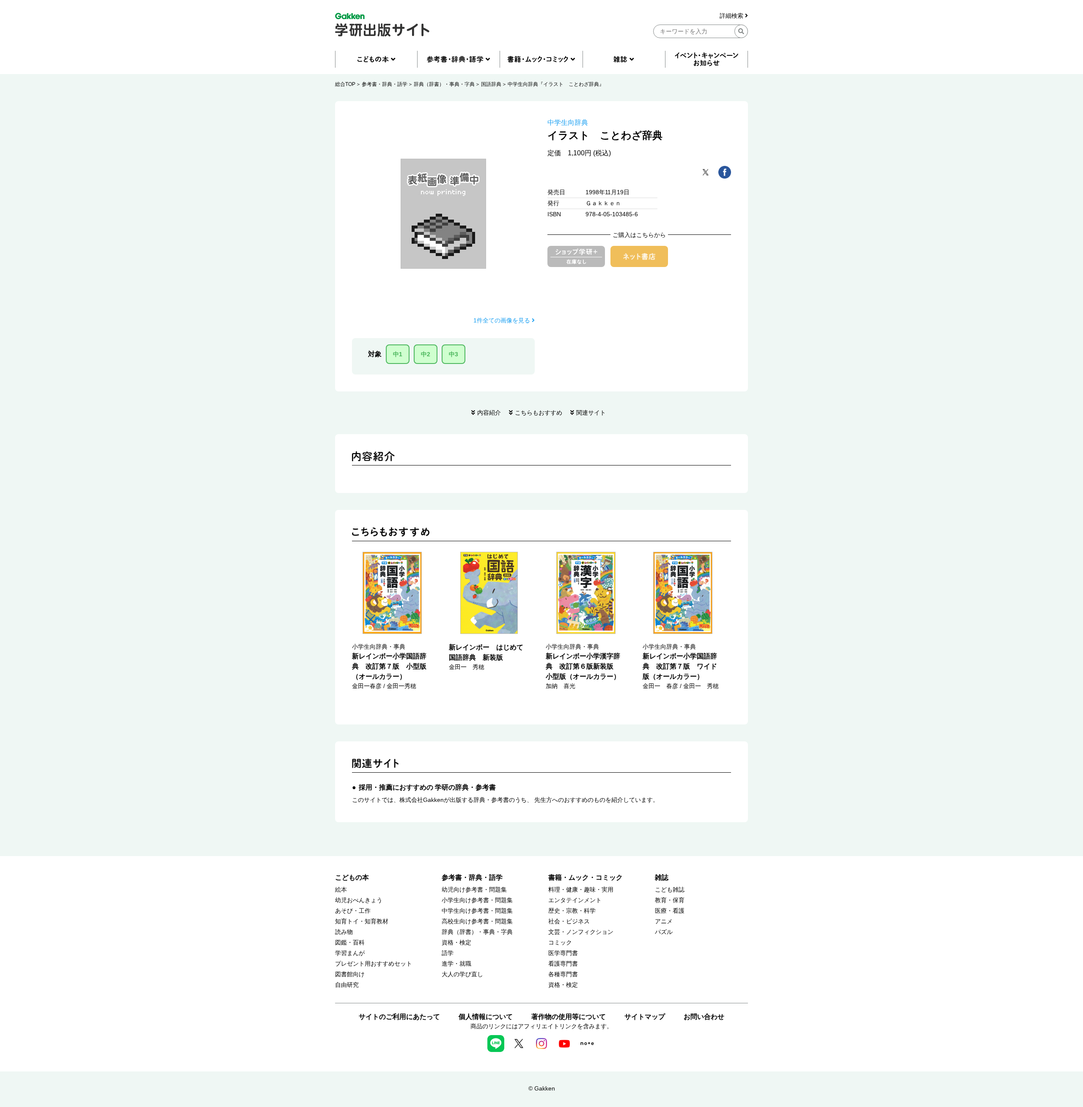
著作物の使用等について (568, 1016)
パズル (664, 932)
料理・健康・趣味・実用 (580, 890)
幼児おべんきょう (358, 900)
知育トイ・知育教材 (361, 921)
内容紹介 (489, 412)
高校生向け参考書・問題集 (477, 921)
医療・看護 (669, 911)
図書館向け (350, 974)
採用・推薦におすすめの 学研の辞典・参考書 (427, 787)
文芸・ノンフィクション (580, 932)
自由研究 (347, 985)
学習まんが (350, 953)
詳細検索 (732, 16)
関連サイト (591, 412)
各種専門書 (563, 974)
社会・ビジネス (569, 921)
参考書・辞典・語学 (384, 84)
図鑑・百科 (350, 942)
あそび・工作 (353, 911)
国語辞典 (491, 84)
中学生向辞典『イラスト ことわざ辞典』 (556, 84)
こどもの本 (352, 877)
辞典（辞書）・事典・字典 (444, 84)
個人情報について (486, 1016)
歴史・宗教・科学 (572, 911)
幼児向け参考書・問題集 (474, 890)
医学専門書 (563, 953)
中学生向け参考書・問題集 (477, 911)
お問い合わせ (704, 1016)
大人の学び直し (462, 974)
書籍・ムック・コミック (585, 877)
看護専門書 (563, 964)
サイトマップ (644, 1016)
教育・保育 (669, 900)
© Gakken (541, 1088)
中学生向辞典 (567, 122)
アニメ (664, 921)
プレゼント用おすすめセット (373, 964)
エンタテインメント (575, 900)
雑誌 (661, 877)
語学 (448, 953)
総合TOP (345, 84)
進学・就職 (456, 964)
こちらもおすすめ (538, 412)
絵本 (341, 890)
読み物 (344, 932)
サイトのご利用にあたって (399, 1016)
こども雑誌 (669, 890)
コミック (560, 942)
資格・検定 (456, 942)
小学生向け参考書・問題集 (477, 900)
